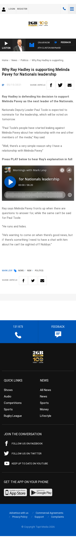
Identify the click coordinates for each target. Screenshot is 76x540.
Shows (8, 390)
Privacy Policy (19, 516)
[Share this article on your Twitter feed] (60, 85)
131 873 (64, 9)
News (14, 60)
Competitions (13, 403)
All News (45, 390)
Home (5, 60)
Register (22, 9)
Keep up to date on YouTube (30, 463)
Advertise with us (18, 512)
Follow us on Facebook (27, 443)
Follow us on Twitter (27, 453)
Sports (8, 409)
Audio (7, 396)
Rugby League (13, 416)
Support (39, 516)
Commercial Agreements (49, 512)
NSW (29, 271)
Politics (24, 60)
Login (12, 9)
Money (44, 409)
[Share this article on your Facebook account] (51, 85)
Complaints (57, 516)
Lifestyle (45, 416)
